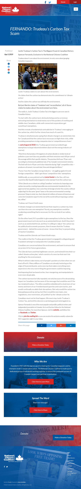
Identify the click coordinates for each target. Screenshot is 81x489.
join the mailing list (31, 316)
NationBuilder (22, 482)
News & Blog (70, 463)
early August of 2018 (27, 145)
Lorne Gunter (50, 177)
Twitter (33, 312)
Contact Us (70, 468)
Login (75, 2)
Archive (69, 466)
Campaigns (70, 460)
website (56, 310)
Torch (9, 482)
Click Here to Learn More (40, 382)
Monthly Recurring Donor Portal (72, 473)
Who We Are (71, 458)
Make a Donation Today (40, 345)
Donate (63, 2)
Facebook (23, 312)
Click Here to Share (40, 410)
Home (69, 455)
